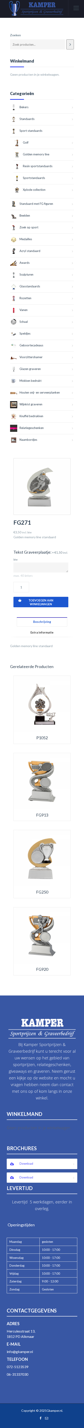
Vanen (23, 310)
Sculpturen (26, 274)
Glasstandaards (29, 286)
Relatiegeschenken (31, 428)
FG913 (42, 815)
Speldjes (24, 333)
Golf (25, 142)
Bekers (23, 107)
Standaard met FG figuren (36, 203)
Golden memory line (36, 154)
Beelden (24, 215)
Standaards (26, 119)
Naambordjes (28, 439)
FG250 (42, 892)
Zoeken (15, 35)
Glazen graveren (30, 369)
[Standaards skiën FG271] (42, 486)
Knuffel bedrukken (31, 416)
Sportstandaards (34, 178)
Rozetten (25, 298)
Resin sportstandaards (37, 166)
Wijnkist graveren (30, 404)
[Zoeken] (70, 44)
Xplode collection (34, 189)
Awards (24, 262)
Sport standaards (30, 130)
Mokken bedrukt (30, 380)
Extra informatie (42, 632)
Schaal (23, 321)
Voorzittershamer (31, 357)
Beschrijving (42, 622)
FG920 (42, 969)
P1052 (42, 737)
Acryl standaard (29, 251)
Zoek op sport (28, 227)
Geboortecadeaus (31, 345)
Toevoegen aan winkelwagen (40, 602)
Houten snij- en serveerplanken (39, 392)
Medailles (25, 239)
